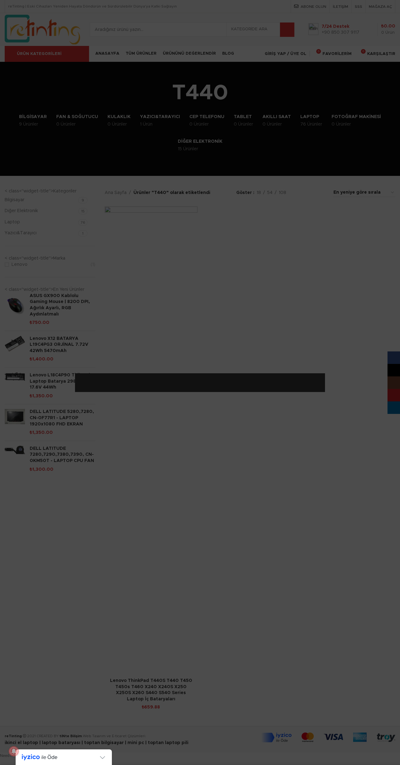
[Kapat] (322, 365)
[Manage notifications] (14, 751)
